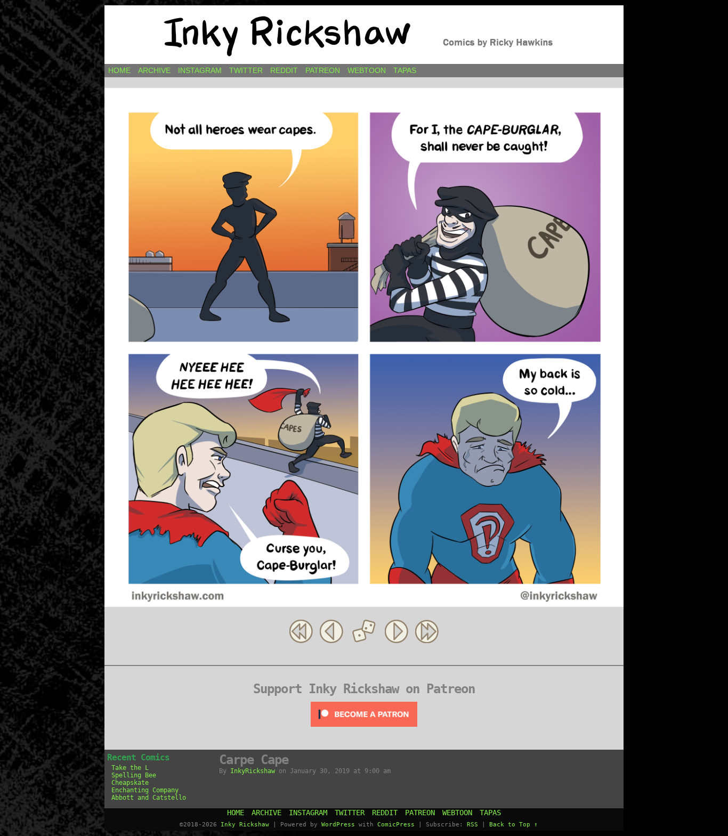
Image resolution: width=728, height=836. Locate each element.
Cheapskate (130, 782)
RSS (472, 824)
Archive (154, 70)
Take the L (130, 768)
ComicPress (396, 824)
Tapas (404, 70)
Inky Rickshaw (364, 34)
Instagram (200, 70)
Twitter (246, 70)
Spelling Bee (133, 775)
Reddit (284, 70)
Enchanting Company (145, 790)
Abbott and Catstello (148, 797)
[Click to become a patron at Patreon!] (364, 729)
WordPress (338, 824)
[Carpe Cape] (364, 604)
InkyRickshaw (252, 771)
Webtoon (366, 70)
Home (119, 70)
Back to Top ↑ (513, 824)
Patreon (322, 70)
